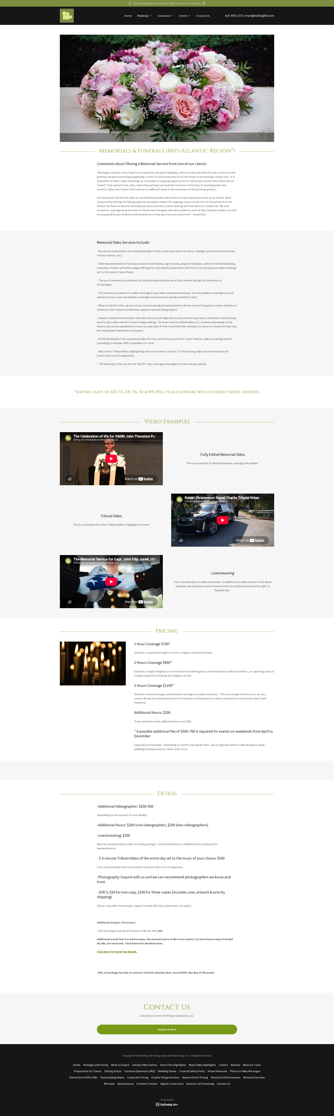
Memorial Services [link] (254, 1077)
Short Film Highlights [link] (173, 1065)
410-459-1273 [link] (234, 16)
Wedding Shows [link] (167, 1071)
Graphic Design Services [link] (165, 1077)
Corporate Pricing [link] (138, 1077)
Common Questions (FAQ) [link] (139, 1071)
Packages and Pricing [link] (95, 1065)
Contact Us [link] (203, 15)
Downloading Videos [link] (112, 1077)
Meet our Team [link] (252, 1065)
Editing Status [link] (112, 1071)
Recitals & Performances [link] (225, 1077)
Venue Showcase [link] (217, 1071)
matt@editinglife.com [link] (259, 16)
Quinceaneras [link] (125, 1083)
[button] (144, 16)
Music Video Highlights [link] (202, 1065)
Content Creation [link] (146, 1083)
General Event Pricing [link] (195, 1077)
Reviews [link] (235, 1065)
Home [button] (76, 1065)
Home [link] (128, 15)
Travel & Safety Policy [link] (192, 1071)
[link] (67, 15)
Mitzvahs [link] (109, 1083)
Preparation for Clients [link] (88, 1071)
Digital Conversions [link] (172, 1083)
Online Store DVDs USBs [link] (83, 1077)
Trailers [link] (223, 1065)
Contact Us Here (167, 1029)
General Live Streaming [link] (200, 1083)
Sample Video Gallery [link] (144, 1065)
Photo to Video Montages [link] (245, 1071)
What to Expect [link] (120, 1065)
